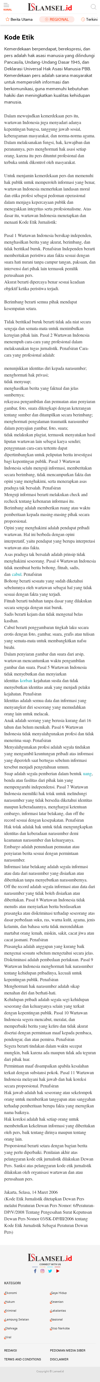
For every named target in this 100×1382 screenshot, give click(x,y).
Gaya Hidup (59, 1293)
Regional (59, 20)
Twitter (50, 1278)
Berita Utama (21, 20)
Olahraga (11, 1328)
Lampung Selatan (17, 1319)
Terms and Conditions (22, 1359)
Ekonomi (11, 1293)
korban (25, 680)
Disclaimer (59, 1359)
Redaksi (10, 1350)
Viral (8, 1337)
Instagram (42, 1278)
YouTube (57, 1278)
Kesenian (57, 1302)
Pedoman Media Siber (67, 1350)
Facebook (35, 1278)
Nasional (57, 1319)
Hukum (10, 1302)
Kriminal (10, 1311)
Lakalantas (58, 1311)
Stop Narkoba (60, 1328)
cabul (16, 574)
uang (87, 773)
